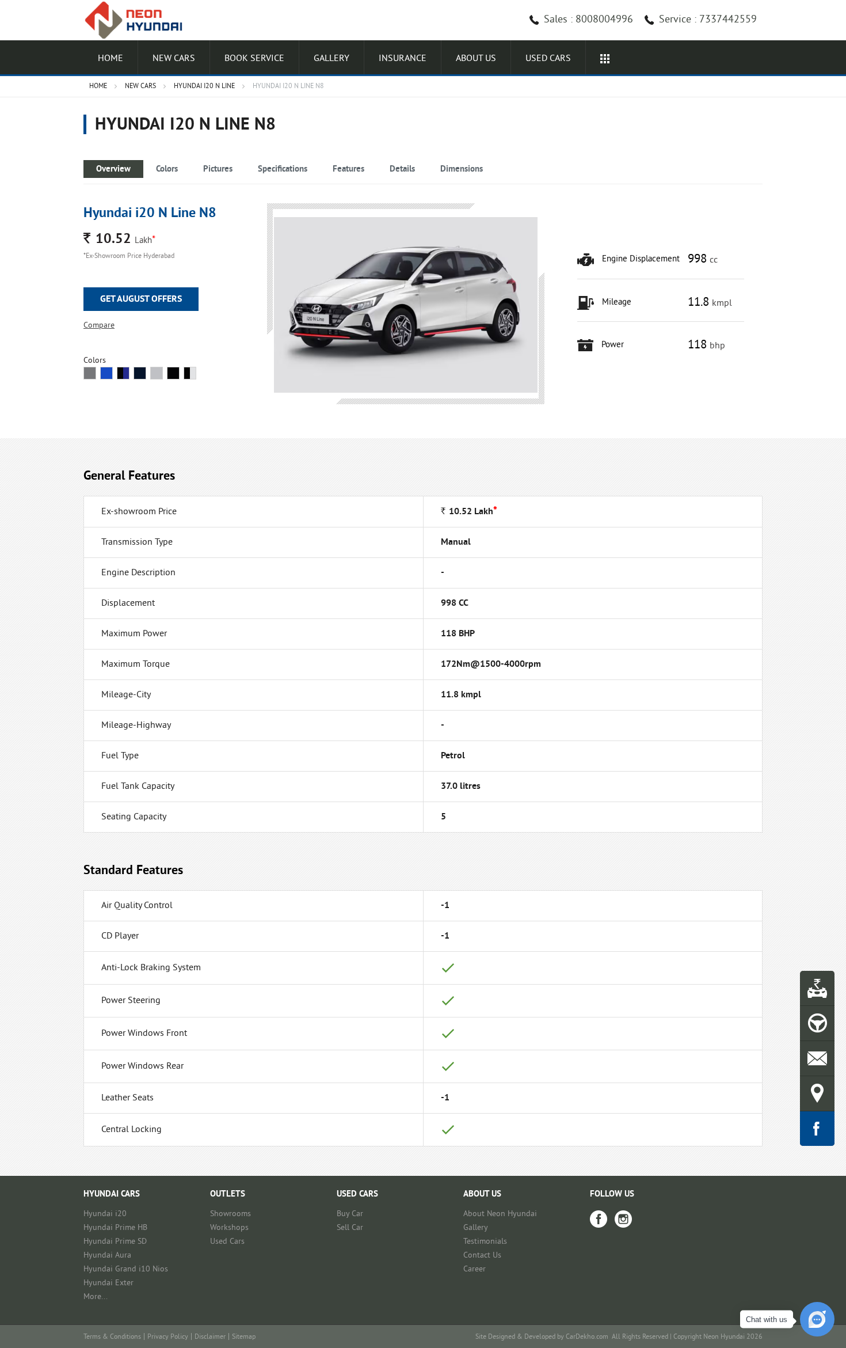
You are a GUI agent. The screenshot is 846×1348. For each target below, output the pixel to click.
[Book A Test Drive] (817, 1023)
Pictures (218, 169)
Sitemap (244, 1337)
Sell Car (350, 1228)
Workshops (229, 1228)
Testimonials (485, 1242)
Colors (167, 169)
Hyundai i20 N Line (204, 86)
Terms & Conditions (112, 1337)
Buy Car (350, 1214)
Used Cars (227, 1242)
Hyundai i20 (105, 1214)
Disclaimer (210, 1337)
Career (474, 1269)
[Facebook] (598, 1219)
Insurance (402, 58)
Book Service (254, 58)
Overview (113, 169)
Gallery (331, 58)
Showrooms (230, 1214)
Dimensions (461, 169)
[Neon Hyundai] (138, 20)
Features (348, 169)
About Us (476, 58)
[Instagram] (623, 1219)
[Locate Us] (817, 1093)
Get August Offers (141, 299)
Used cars (548, 58)
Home (110, 58)
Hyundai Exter (108, 1283)
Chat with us (766, 1319)
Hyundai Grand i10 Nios (125, 1269)
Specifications (282, 169)
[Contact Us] (817, 1058)
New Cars (174, 58)
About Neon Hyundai (500, 1214)
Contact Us (482, 1255)
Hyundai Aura (107, 1255)
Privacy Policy (167, 1337)
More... (95, 1297)
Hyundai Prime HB (115, 1228)
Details (402, 169)
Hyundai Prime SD (115, 1242)
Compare (99, 326)
